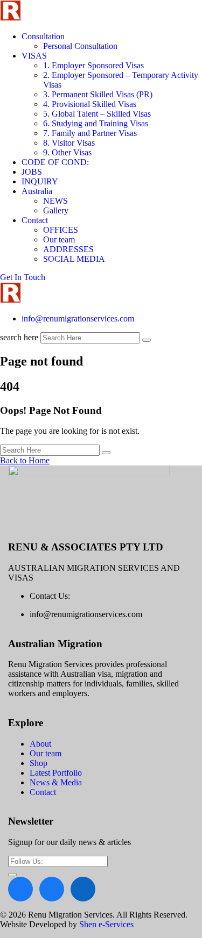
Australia (37, 191)
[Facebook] (20, 889)
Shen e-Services (106, 924)
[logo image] (10, 300)
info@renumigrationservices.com (78, 318)
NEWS (55, 200)
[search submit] (146, 340)
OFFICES (60, 229)
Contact (35, 220)
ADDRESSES (68, 249)
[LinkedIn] (83, 889)
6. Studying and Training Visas (95, 123)
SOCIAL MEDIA (74, 258)
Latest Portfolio (56, 772)
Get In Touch (22, 277)
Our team (59, 239)
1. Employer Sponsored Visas (93, 65)
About (40, 743)
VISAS (34, 55)
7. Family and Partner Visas (90, 133)
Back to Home (25, 460)
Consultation (43, 36)
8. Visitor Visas (69, 142)
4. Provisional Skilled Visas (89, 104)
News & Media (56, 782)
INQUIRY (40, 181)
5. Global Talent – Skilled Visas (97, 113)
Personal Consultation (80, 46)
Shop (38, 763)
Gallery (55, 210)
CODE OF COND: (55, 162)
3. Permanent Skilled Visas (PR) (97, 94)
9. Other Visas (67, 152)
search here (19, 337)
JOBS (32, 171)
